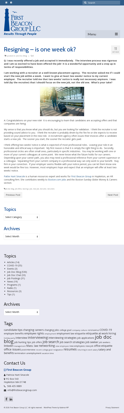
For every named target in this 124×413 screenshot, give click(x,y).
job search (51, 342)
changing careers (33, 330)
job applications (85, 337)
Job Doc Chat (14, 275)
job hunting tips (22, 342)
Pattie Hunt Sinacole (14, 176)
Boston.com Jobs (57, 179)
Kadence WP (64, 407)
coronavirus (93, 330)
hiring (112, 333)
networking (47, 346)
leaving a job (27, 189)
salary (95, 350)
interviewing (38, 337)
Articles (11, 262)
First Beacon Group (81, 176)
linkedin (8, 346)
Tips (9, 294)
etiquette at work (97, 333)
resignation (58, 350)
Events (10, 268)
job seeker (91, 342)
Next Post (113, 194)
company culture (79, 330)
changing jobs (51, 329)
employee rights (34, 333)
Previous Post (13, 194)
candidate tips (13, 330)
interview (21, 338)
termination (20, 353)
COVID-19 (12, 265)
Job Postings (13, 278)
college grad (65, 330)
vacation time (48, 353)
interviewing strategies (62, 338)
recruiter (43, 189)
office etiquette (103, 346)
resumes (70, 349)
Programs (12, 284)
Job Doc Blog (21, 56)
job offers (18, 189)
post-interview (28, 349)
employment (50, 333)
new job (36, 189)
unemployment (33, 353)
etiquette (80, 333)
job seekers (104, 342)
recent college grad (44, 350)
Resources (12, 291)
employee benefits (14, 333)
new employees (77, 345)
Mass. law (32, 346)
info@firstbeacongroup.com (22, 390)
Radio (10, 287)
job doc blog (9, 189)
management (20, 346)
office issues (12, 349)
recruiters (50, 189)
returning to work (84, 350)
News (10, 281)
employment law (65, 333)
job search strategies (72, 342)
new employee (62, 346)
